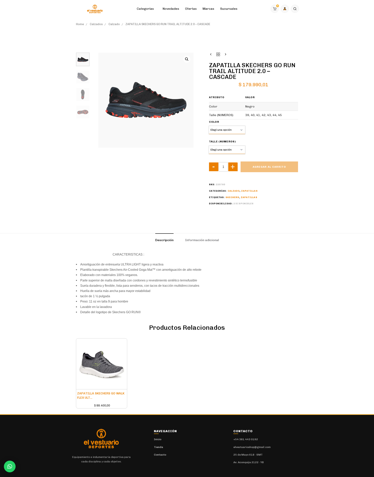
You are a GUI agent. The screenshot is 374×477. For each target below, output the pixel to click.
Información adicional (202, 240)
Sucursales (228, 9)
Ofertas (191, 9)
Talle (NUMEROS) (222, 141)
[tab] (164, 240)
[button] (295, 9)
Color (214, 121)
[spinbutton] (223, 166)
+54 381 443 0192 (245, 439)
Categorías (145, 9)
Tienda (158, 447)
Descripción (164, 240)
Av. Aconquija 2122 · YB (248, 462)
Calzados (96, 24)
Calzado (114, 24)
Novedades (171, 9)
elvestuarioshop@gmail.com (252, 447)
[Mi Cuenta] (285, 9)
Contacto (160, 454)
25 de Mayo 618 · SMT (248, 454)
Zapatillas (249, 191)
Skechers (232, 197)
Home (80, 24)
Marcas (208, 9)
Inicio (157, 439)
